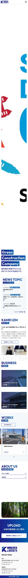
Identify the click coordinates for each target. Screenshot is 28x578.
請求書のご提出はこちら (13, 535)
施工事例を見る (7, 424)
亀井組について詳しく (9, 342)
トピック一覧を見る (19, 312)
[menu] (25, 2)
